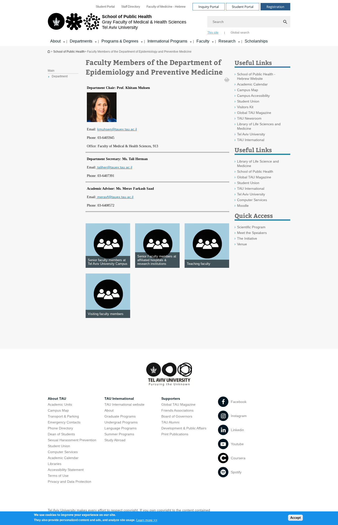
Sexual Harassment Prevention (72, 440)
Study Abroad (114, 440)
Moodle (243, 206)
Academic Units (60, 404)
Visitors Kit (245, 107)
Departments (81, 41)
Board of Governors (176, 416)
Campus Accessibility (253, 96)
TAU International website (124, 404)
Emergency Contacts (64, 422)
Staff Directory (130, 6)
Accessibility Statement (66, 470)
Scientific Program (251, 227)
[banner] (169, 23)
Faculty (202, 41)
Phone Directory (60, 428)
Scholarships (256, 41)
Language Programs (120, 428)
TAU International (250, 140)
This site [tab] (212, 32)
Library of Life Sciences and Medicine (259, 126)
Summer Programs (119, 434)
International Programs (167, 41)
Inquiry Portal (208, 6)
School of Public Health (49, 51)
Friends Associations (177, 410)
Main (51, 70)
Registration (275, 6)
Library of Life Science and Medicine (258, 163)
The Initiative (247, 238)
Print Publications (174, 434)
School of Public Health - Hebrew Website (256, 76)
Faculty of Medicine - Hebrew (166, 6)
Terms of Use (58, 476)
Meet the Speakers (252, 233)
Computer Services (252, 200)
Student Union (248, 101)
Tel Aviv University (251, 134)
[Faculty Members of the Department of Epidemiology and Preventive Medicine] (102, 120)
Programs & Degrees (119, 41)
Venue (242, 244)
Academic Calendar (252, 84)
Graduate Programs (120, 416)
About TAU (57, 398)
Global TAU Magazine (254, 113)
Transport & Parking (63, 416)
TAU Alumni (170, 422)
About (55, 41)
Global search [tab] (240, 32)
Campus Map (247, 90)
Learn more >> (146, 520)
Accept (295, 518)
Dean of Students (61, 434)
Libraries (54, 464)
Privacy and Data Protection (69, 481)
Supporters (170, 398)
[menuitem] (105, 6)
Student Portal (105, 6)
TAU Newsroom (249, 118)
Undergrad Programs (121, 422)
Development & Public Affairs (183, 428)
